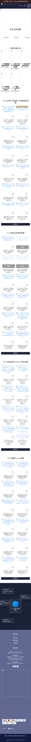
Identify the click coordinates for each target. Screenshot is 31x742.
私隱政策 (15, 643)
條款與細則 (15, 640)
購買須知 (15, 637)
